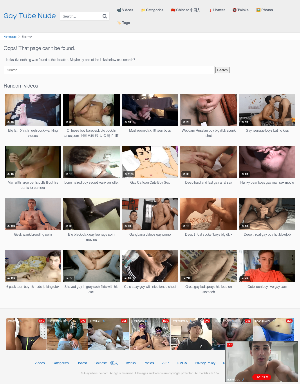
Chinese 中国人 (106, 362)
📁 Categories (152, 9)
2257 (165, 362)
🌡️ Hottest (216, 9)
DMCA (182, 362)
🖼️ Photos (264, 9)
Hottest (81, 362)
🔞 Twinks (240, 9)
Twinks (131, 362)
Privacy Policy (205, 362)
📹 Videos (125, 9)
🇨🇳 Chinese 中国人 (185, 9)
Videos (39, 362)
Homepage (10, 36)
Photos (148, 362)
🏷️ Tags (123, 22)
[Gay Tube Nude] (30, 16)
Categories (60, 362)
